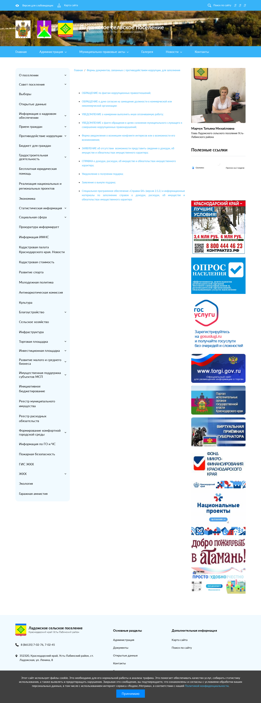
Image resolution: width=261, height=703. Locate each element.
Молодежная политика (36, 282)
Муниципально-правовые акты (102, 52)
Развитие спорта (31, 272)
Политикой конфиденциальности (207, 685)
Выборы (25, 94)
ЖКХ (23, 474)
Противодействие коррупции (40, 136)
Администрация (51, 52)
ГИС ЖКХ (26, 464)
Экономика (27, 198)
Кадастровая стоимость (36, 262)
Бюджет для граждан (35, 145)
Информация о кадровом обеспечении (37, 115)
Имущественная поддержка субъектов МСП (40, 375)
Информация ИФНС (34, 237)
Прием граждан (30, 126)
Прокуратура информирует (39, 227)
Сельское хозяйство (34, 322)
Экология (26, 483)
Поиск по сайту (182, 647)
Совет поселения (32, 84)
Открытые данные (33, 104)
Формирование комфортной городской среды (40, 432)
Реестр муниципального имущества (37, 403)
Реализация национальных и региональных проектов (40, 186)
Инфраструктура (31, 332)
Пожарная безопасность (37, 454)
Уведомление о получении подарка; (102, 173)
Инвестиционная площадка (39, 350)
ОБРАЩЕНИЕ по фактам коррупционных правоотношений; (116, 92)
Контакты (202, 52)
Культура (25, 302)
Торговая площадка (33, 341)
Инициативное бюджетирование (32, 388)
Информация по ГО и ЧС (37, 444)
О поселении (28, 75)
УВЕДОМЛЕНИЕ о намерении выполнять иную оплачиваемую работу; (123, 114)
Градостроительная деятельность (33, 157)
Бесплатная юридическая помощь (38, 171)
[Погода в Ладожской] (218, 163)
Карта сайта (179, 639)
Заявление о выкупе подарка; (99, 182)
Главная (21, 52)
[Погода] (198, 167)
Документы (120, 647)
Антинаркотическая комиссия (41, 292)
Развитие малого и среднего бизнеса (40, 362)
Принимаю (131, 693)
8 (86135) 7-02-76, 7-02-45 (38, 644)
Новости (172, 52)
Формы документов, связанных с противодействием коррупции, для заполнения (133, 70)
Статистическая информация (40, 208)
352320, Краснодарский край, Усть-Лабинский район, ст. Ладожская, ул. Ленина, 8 (57, 657)
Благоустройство (31, 312)
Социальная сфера (33, 217)
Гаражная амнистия (33, 494)
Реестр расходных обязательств (32, 418)
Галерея (147, 52)
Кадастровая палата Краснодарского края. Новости (42, 249)
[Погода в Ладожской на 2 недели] (235, 167)
